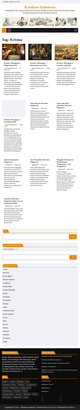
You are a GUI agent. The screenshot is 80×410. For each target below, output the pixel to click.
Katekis (5, 293)
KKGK (5, 307)
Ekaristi (21, 385)
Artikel (5, 269)
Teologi (5, 341)
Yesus (26, 397)
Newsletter (45, 391)
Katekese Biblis (7, 286)
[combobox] (36, 236)
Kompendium (8, 394)
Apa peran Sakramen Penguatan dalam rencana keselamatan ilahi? (13, 201)
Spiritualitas (6, 338)
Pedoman (5, 328)
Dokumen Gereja (9, 385)
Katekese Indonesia (40, 7)
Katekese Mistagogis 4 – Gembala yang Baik (65, 64)
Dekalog (20, 382)
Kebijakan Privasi (47, 384)
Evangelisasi (6, 283)
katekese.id (35, 108)
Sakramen (6, 331)
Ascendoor (52, 407)
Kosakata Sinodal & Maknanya (51, 360)
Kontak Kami (45, 388)
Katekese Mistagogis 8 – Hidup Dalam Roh (12, 64)
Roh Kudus (7, 397)
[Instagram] (61, 396)
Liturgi (5, 317)
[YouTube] (61, 400)
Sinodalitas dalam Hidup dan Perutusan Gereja (56, 356)
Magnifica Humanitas (48, 366)
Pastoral (5, 324)
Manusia (27, 394)
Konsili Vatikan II (8, 314)
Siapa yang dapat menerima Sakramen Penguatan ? (64, 105)
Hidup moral (25, 388)
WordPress (71, 407)
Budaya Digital (7, 276)
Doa (27, 382)
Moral (5, 321)
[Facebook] (42, 396)
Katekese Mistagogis (9, 290)
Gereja (5, 388)
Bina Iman (6, 272)
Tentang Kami (46, 381)
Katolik (17, 391)
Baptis (5, 382)
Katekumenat (7, 300)
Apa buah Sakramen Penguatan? (11, 161)
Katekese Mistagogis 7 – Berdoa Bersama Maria (39, 64)
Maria (35, 394)
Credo (12, 382)
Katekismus (6, 297)
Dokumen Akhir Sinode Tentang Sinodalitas (55, 363)
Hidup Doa (14, 388)
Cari (72, 237)
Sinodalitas (6, 334)
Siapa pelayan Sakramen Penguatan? (39, 104)
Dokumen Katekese (8, 279)
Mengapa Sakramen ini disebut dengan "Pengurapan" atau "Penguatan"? (65, 163)
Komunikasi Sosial (8, 310)
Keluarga (5, 304)
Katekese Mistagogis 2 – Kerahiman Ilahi (12, 121)
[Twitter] (42, 400)
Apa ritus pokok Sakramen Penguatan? (39, 161)
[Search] (75, 30)
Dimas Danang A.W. (11, 68)
